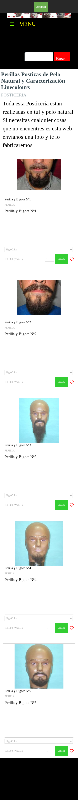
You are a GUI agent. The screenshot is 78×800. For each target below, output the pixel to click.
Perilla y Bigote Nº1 (18, 199)
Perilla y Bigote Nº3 (18, 445)
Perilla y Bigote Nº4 (18, 568)
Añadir (61, 259)
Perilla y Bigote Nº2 (18, 322)
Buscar (62, 58)
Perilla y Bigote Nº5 (18, 691)
